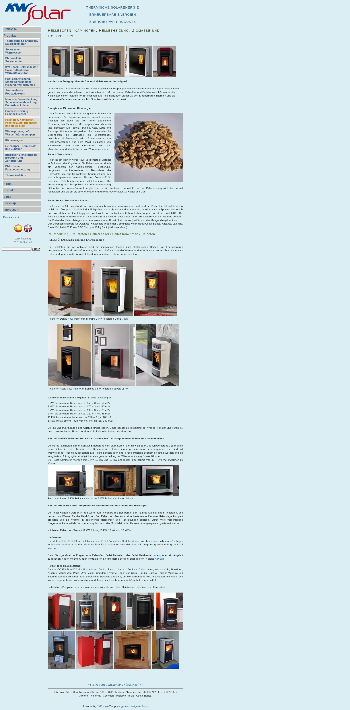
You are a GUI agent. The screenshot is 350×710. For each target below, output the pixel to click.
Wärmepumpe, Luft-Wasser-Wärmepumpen (20, 133)
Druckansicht (11, 217)
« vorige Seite (96, 684)
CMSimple (103, 706)
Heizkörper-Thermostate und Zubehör (20, 147)
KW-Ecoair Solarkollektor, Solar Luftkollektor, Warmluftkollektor (21, 69)
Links (7, 196)
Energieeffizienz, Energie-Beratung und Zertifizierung (21, 157)
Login (145, 706)
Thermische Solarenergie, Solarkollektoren (21, 42)
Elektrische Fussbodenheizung (17, 168)
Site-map (10, 203)
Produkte (10, 35)
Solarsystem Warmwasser (13, 51)
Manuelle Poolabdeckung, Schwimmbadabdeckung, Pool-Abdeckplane (21, 102)
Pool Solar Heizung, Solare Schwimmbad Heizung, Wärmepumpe (20, 81)
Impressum (11, 209)
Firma (7, 183)
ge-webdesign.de (131, 706)
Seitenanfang (114, 684)
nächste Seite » (133, 684)
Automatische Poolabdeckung (15, 92)
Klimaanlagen (14, 140)
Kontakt (9, 190)
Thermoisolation (15, 175)
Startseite (10, 29)
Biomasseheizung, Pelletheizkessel (17, 112)
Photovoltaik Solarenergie (13, 60)
